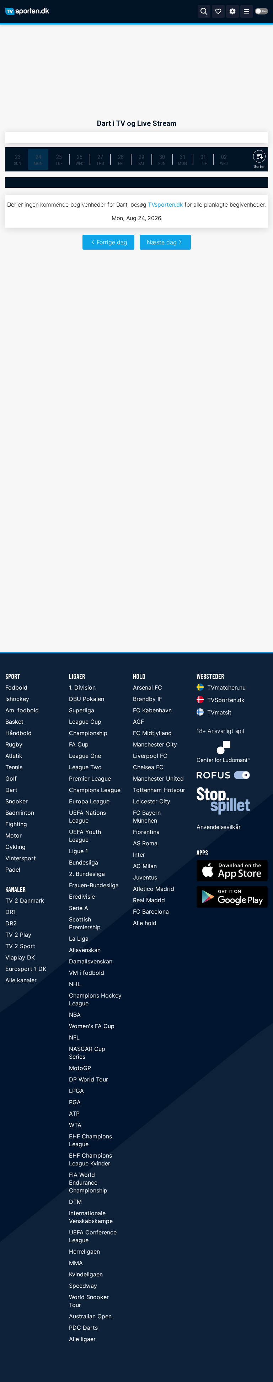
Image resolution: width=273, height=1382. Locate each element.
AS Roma (145, 843)
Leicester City (151, 801)
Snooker (16, 801)
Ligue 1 (78, 851)
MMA (76, 1262)
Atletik (13, 755)
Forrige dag (112, 242)
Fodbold (16, 687)
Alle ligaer (82, 1339)
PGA (75, 1102)
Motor (13, 835)
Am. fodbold (22, 710)
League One (85, 755)
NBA (75, 1014)
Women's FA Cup (91, 1026)
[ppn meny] (246, 11)
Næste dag (162, 242)
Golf (11, 778)
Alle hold (144, 922)
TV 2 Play (18, 934)
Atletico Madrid (153, 888)
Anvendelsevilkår (218, 826)
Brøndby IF (147, 698)
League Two (85, 767)
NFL (74, 1037)
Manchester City (155, 744)
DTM (75, 1201)
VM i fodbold (86, 972)
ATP (74, 1113)
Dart (11, 789)
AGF (138, 721)
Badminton (19, 812)
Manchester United (158, 778)
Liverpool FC (150, 755)
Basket (14, 721)
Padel (12, 869)
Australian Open (90, 1316)
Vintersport (20, 858)
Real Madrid (149, 900)
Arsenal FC (147, 687)
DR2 (11, 923)
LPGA (76, 1090)
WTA (75, 1124)
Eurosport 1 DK (25, 968)
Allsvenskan (85, 949)
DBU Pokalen (86, 698)
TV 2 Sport (20, 946)
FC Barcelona (151, 911)
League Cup (85, 721)
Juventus (145, 877)
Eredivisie (82, 896)
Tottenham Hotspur (159, 789)
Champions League (95, 789)
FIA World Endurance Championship (88, 1182)
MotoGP (80, 1068)
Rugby (13, 744)
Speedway (83, 1285)
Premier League (90, 778)
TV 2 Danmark (24, 900)
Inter (139, 854)
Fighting (16, 824)
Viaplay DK (20, 957)
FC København (152, 710)
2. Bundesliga (87, 873)
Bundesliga (83, 862)
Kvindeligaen (86, 1274)
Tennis (13, 767)
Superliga (81, 710)
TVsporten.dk (165, 204)
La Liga (79, 938)
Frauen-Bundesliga (94, 885)
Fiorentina (146, 831)
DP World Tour (88, 1079)
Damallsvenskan (90, 961)
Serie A (78, 907)
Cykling (15, 846)
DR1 (10, 911)
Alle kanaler (21, 980)
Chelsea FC (148, 767)
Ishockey (17, 698)
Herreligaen (84, 1251)
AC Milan (145, 866)
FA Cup (79, 744)
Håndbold (18, 733)
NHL (75, 984)
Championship (88, 733)
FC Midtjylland (152, 733)
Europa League (89, 801)
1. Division (82, 687)
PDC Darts (83, 1327)
